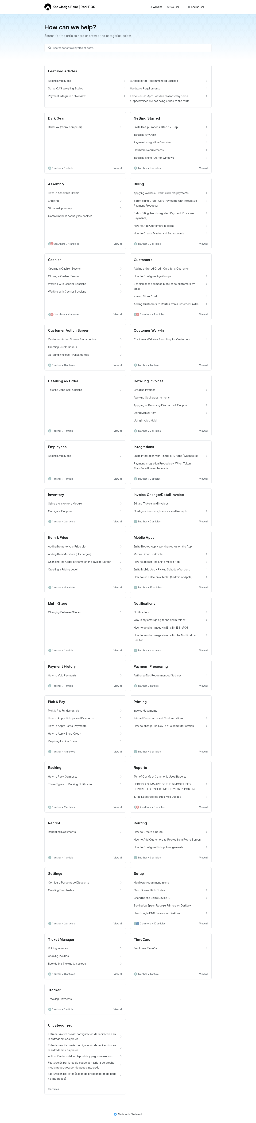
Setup (139, 874)
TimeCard (142, 939)
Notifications (144, 603)
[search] (130, 47)
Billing (139, 184)
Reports (140, 768)
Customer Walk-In (149, 330)
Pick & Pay (56, 702)
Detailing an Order (63, 381)
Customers (143, 260)
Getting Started (147, 118)
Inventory (56, 495)
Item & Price (58, 537)
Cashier (54, 260)
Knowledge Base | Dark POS (74, 7)
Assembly (56, 184)
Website (157, 6)
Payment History (62, 666)
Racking (54, 768)
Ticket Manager (61, 939)
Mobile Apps (144, 537)
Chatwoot (136, 1114)
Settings (55, 874)
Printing (140, 702)
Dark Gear (56, 118)
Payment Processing (151, 666)
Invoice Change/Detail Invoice (159, 495)
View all (118, 168)
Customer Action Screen (68, 330)
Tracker (54, 990)
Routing (140, 823)
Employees (57, 447)
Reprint (54, 823)
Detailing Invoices (149, 381)
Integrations (144, 447)
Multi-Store (57, 603)
